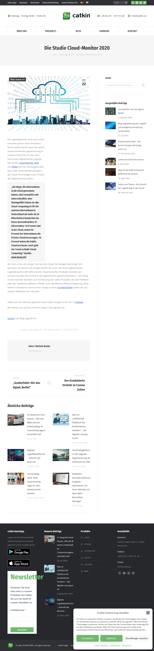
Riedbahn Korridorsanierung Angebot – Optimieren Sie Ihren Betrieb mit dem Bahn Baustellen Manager (81, 487)
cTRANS (87, 544)
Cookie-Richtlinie (101, 645)
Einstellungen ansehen (137, 638)
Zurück (11, 318)
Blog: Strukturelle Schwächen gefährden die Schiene (131, 172)
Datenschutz (115, 645)
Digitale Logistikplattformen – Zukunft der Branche (37, 456)
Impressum (126, 645)
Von (53, 329)
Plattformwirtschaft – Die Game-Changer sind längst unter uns (130, 145)
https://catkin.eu (35, 351)
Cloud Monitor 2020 (29, 162)
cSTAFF (87, 557)
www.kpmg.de (18, 257)
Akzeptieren (87, 638)
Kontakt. (79, 302)
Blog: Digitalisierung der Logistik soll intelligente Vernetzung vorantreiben (132, 127)
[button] (147, 612)
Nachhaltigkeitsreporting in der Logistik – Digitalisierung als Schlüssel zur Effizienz (84, 456)
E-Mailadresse (17, 610)
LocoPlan (88, 564)
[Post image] (16, 420)
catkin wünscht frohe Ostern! (131, 159)
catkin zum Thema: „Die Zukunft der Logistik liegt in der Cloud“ (132, 186)
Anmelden (22, 630)
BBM (86, 571)
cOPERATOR (89, 551)
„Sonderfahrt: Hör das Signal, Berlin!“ (131, 111)
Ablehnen (111, 638)
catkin (87, 537)
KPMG (15, 166)
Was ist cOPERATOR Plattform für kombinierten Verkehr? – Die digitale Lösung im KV (80, 426)
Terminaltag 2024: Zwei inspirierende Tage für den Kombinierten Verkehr (34, 483)
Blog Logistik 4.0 (17, 79)
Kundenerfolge (65, 287)
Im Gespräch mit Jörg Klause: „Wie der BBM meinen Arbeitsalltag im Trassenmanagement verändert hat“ (37, 424)
